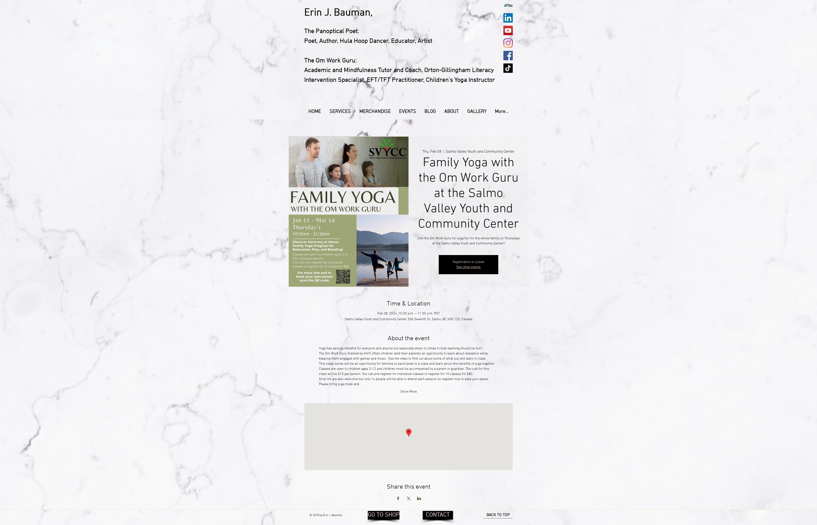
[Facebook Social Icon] (508, 55)
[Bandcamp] (508, 5)
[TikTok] (508, 68)
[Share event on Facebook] (398, 498)
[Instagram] (508, 43)
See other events (468, 267)
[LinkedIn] (508, 18)
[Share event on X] (409, 498)
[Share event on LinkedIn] (419, 498)
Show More (408, 392)
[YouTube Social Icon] (508, 30)
